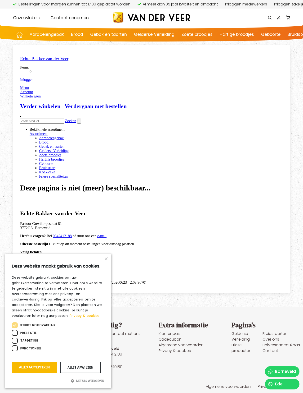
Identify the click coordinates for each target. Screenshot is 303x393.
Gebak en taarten (108, 34)
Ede (278, 384)
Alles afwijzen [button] (80, 367)
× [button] (106, 259)
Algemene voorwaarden (181, 345)
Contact (270, 350)
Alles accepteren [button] (34, 367)
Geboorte (271, 34)
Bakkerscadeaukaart (281, 345)
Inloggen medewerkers (246, 4)
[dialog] (58, 321)
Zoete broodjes (197, 34)
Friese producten (241, 347)
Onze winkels (26, 18)
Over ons (271, 339)
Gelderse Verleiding (154, 34)
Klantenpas (169, 333)
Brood (77, 34)
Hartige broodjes (237, 34)
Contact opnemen (69, 18)
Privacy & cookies (175, 350)
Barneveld (285, 371)
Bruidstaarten (275, 333)
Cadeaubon (170, 339)
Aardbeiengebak (47, 34)
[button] (58, 380)
